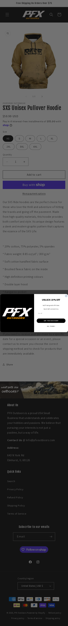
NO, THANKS (51, 326)
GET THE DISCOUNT (51, 321)
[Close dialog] (66, 296)
